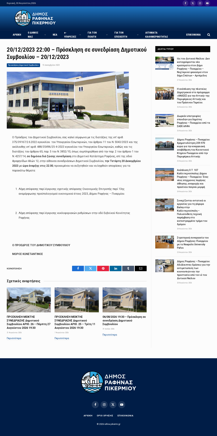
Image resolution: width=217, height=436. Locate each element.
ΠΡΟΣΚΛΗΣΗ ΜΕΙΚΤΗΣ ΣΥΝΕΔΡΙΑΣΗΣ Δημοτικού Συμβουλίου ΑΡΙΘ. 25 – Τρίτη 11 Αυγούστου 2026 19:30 (75, 322)
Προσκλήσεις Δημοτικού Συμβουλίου (23, 65)
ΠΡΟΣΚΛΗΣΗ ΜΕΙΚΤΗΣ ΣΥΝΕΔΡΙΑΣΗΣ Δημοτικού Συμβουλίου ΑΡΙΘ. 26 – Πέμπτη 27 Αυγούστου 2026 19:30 (28, 322)
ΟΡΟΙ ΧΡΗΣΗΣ (105, 415)
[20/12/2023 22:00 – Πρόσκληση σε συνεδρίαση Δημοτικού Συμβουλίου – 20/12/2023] (68, 127)
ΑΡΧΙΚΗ (17, 34)
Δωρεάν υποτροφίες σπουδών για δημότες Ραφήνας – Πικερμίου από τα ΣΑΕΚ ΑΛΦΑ (193, 121)
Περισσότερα (14, 338)
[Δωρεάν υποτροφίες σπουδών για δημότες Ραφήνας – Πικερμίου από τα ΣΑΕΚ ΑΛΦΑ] (164, 120)
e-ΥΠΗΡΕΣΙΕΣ (70, 34)
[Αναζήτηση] (208, 34)
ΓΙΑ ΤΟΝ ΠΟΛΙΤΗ (92, 34)
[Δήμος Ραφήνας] (35, 18)
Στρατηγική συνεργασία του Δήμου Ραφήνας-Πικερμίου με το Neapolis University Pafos (193, 242)
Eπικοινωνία (125, 415)
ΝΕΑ (55, 34)
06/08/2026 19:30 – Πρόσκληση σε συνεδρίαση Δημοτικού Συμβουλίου (124, 320)
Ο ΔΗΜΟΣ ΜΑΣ (33, 34)
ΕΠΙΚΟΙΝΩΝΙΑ (193, 34)
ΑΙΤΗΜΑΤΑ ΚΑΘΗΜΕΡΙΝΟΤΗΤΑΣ (156, 34)
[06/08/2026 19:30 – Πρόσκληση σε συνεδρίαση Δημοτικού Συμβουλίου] (125, 299)
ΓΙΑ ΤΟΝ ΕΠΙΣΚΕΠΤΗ (120, 34)
